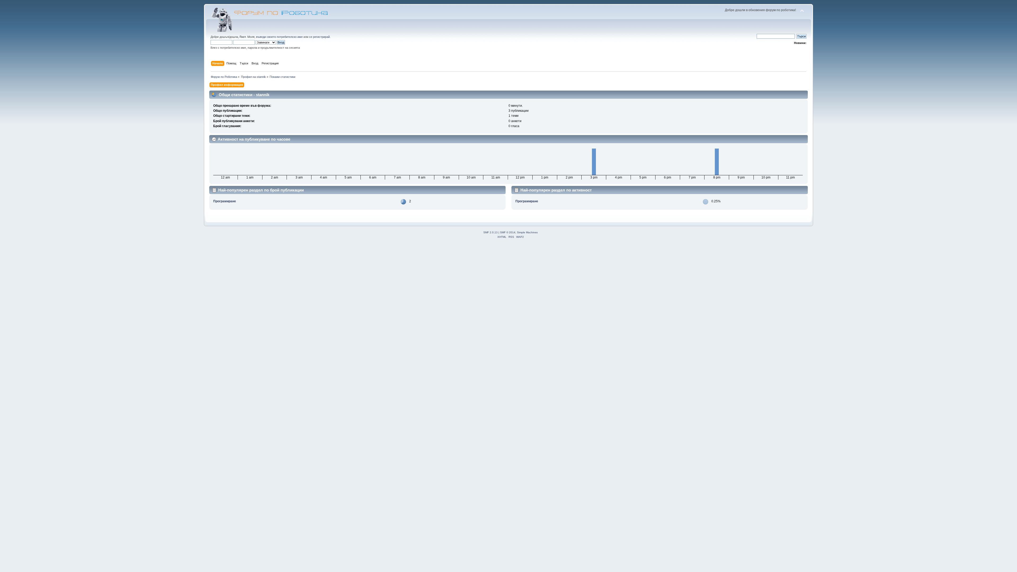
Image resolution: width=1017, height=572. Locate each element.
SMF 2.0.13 (490, 232)
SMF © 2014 (507, 232)
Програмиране (224, 201)
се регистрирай (319, 36)
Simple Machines (527, 232)
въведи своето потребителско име (279, 36)
